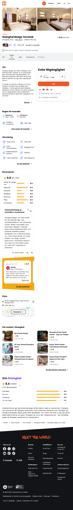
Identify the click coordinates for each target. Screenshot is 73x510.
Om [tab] (3, 57)
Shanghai (5, 40)
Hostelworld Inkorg (61, 478)
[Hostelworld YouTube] (4, 453)
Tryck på (60, 453)
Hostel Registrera (63, 468)
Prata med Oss (33, 468)
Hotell (30, 453)
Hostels (30, 448)
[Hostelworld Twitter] (9, 448)
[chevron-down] (19, 385)
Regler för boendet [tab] (11, 57)
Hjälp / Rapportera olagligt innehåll (33, 474)
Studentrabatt (47, 473)
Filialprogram (62, 473)
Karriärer (60, 458)
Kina (11, 40)
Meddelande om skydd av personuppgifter (17, 496)
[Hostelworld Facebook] (4, 448)
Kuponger (47, 496)
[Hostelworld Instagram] (13, 448)
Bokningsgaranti (48, 458)
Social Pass (46, 448)
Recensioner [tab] (31, 57)
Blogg (45, 453)
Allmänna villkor (37, 496)
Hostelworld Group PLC (61, 448)
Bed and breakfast (31, 458)
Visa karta (18, 40)
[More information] (31, 211)
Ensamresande (47, 468)
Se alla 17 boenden (33, 45)
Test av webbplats (9, 501)
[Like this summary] (27, 253)
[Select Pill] (44, 3)
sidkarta (19, 501)
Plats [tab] (20, 57)
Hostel (5, 34)
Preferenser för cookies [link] (30, 501)
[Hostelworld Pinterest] (9, 453)
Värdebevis (55, 496)
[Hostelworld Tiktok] (13, 453)
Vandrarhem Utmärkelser (47, 463)
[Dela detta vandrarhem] (69, 30)
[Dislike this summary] (32, 253)
